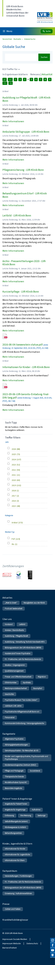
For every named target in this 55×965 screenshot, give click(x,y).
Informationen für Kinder (15, 848)
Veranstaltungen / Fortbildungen (18, 876)
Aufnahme (36, 809)
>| (10, 83)
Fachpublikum (9, 870)
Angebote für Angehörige (15, 809)
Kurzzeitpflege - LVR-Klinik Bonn (20, 291)
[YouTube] (52, 950)
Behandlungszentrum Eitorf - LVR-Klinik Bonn (24, 195)
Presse (5, 904)
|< (5, 79)
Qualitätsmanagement (14, 671)
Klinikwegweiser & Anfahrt (15, 827)
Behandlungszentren (13, 833)
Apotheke (27, 682)
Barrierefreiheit (9, 947)
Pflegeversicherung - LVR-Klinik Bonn (23, 170)
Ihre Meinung (25, 815)
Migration (42, 676)
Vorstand (9, 624)
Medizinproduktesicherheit (16, 688)
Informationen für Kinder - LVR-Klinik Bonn (26, 367)
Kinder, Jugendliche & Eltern (17, 843)
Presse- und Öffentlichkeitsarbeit (18, 676)
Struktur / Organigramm (15, 665)
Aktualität (47, 74)
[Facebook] (52, 945)
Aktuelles (7, 597)
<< (10, 79)
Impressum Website (11, 943)
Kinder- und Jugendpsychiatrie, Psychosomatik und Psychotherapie (26, 757)
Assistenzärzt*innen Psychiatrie (17, 653)
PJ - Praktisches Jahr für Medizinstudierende (23, 659)
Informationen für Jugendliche (17, 854)
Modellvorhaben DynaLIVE (16, 782)
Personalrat (10, 717)
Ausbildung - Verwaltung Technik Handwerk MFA (24, 641)
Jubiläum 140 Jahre (13, 705)
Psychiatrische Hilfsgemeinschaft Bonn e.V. (22, 711)
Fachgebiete (8, 733)
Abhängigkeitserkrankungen (16, 744)
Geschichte (9, 694)
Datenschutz (32, 943)
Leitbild (22, 624)
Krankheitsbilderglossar (15, 919)
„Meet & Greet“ (11, 602)
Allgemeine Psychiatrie (14, 739)
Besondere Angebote (13, 788)
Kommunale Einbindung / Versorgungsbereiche (24, 723)
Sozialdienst (35, 770)
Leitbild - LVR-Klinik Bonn (16, 215)
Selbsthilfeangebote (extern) (16, 821)
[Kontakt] (52, 955)
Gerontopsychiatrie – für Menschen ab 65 (21, 750)
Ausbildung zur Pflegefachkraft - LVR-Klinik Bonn (26, 99)
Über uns (7, 619)
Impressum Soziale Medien (14, 939)
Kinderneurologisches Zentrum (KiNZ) (20, 765)
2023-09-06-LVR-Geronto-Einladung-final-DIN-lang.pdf (25, 396)
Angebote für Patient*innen (16, 804)
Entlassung (9, 815)
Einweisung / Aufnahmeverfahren (18, 893)
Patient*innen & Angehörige (17, 798)
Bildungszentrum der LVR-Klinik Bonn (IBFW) (23, 647)
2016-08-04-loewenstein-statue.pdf (22, 344)
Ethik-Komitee (10, 682)
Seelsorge (41, 815)
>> (5, 83)
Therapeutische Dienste (14, 776)
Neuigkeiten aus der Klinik (34, 602)
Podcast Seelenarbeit (13, 608)
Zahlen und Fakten (12, 909)
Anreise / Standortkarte (14, 630)
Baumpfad (37, 688)
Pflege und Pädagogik (14, 770)
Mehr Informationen (13, 121)
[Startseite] (45, 15)
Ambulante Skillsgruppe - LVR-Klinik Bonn (25, 132)
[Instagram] (52, 940)
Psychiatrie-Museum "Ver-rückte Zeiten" (21, 700)
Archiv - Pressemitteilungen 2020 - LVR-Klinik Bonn (24, 262)
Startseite (17, 39)
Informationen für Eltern (15, 860)
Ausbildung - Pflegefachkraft (16, 636)
